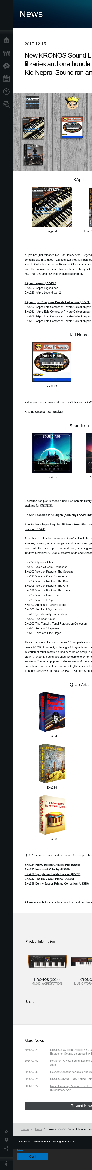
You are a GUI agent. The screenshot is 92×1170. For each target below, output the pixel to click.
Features (7, 66)
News (7, 1131)
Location (7, 1140)
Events (7, 79)
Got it (32, 1156)
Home (7, 40)
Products (7, 53)
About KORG (7, 1163)
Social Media (7, 1148)
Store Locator (7, 104)
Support (7, 91)
